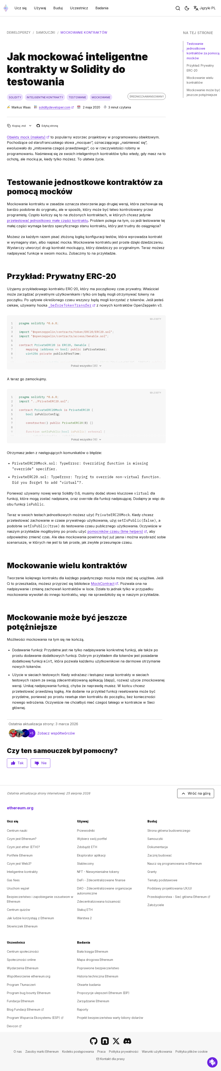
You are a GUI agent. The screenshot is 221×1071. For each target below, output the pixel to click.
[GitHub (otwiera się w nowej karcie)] (94, 1041)
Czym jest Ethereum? (21, 839)
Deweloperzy (19, 32)
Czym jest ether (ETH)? (23, 847)
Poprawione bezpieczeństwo (98, 968)
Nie (44, 763)
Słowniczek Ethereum (22, 926)
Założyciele (155, 905)
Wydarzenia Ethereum (22, 968)
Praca (101, 1051)
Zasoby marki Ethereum (42, 1051)
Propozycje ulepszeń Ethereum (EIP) (103, 993)
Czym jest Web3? (19, 863)
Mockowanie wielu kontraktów (200, 80)
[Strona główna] (5, 8)
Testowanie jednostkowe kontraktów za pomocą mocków (203, 51)
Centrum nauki (17, 830)
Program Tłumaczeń (21, 984)
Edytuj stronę (47, 126)
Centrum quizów (18, 909)
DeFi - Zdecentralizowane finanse (101, 880)
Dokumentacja (157, 847)
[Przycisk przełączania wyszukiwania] (177, 8)
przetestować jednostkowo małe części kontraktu (47, 220)
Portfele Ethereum (20, 855)
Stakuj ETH (85, 909)
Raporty (82, 1009)
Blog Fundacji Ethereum (25, 1009)
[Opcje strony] (30, 125)
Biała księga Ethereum (92, 951)
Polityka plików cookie (191, 1051)
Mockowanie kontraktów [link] (84, 32)
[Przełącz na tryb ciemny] (186, 8)
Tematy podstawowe (162, 880)
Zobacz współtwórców (56, 733)
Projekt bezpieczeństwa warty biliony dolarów (110, 1017)
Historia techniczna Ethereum (97, 976)
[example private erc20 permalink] (5, 276)
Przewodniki (86, 830)
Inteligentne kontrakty (22, 872)
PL (208, 8)
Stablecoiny (85, 863)
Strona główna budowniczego (168, 830)
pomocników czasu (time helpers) (117, 531)
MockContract (104, 583)
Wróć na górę (199, 793)
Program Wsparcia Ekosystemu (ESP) (35, 1017)
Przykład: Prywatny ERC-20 (200, 68)
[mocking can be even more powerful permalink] (5, 622)
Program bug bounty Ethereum (29, 993)
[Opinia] (212, 1062)
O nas (18, 1051)
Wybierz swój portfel (92, 839)
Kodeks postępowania (78, 1051)
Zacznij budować (159, 855)
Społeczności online (21, 959)
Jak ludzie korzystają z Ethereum (30, 918)
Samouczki (45, 32)
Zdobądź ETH (87, 847)
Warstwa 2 (84, 918)
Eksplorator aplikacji (91, 855)
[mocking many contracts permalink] (5, 565)
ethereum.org (20, 808)
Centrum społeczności (23, 951)
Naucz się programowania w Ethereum (174, 863)
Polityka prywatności (123, 1051)
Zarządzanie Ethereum (93, 1001)
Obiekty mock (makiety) (28, 137)
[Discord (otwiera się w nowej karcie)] (127, 1041)
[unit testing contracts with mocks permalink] (5, 187)
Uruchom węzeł (18, 888)
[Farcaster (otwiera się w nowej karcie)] (105, 1041)
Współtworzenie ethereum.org (28, 976)
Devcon (14, 1026)
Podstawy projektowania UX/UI (169, 888)
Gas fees (13, 880)
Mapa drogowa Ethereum (95, 959)
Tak (20, 763)
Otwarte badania (89, 984)
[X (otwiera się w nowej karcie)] (116, 1041)
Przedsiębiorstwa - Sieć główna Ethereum (178, 897)
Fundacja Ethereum (20, 1001)
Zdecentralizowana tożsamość (99, 901)
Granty (152, 872)
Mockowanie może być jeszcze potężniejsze (203, 92)
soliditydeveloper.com (56, 107)
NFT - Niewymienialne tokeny (98, 872)
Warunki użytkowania (157, 1051)
